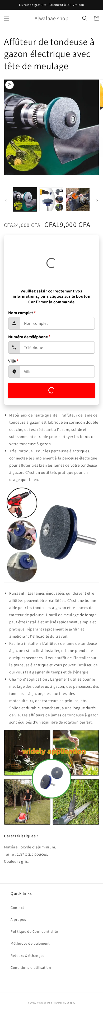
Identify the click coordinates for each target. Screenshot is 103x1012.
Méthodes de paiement (30, 943)
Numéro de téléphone (29, 336)
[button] (6, 18)
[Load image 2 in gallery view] (51, 199)
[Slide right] (97, 201)
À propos (18, 919)
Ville (13, 360)
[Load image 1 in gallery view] (25, 199)
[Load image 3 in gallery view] (78, 199)
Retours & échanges (27, 955)
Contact (17, 907)
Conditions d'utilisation (31, 967)
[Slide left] (6, 201)
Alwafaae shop (44, 1002)
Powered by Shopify (64, 1002)
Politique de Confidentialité (34, 931)
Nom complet (22, 312)
